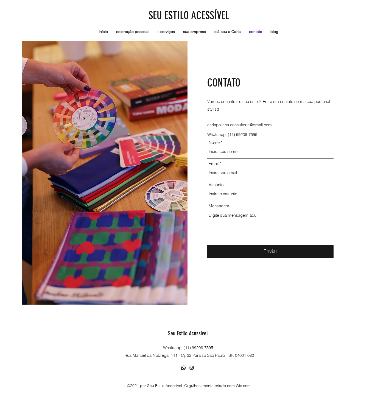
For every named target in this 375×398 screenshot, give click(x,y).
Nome (214, 142)
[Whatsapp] (183, 368)
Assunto (216, 185)
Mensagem (219, 206)
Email (214, 164)
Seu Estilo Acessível (188, 333)
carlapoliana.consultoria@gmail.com (239, 124)
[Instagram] (191, 368)
